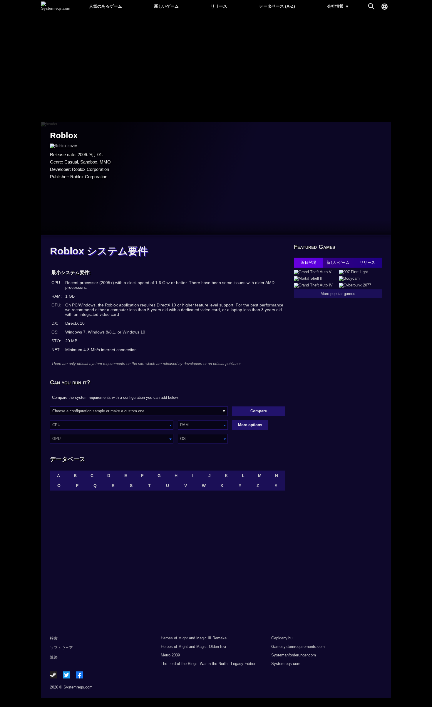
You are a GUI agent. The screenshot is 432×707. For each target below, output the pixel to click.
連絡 (54, 657)
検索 (54, 638)
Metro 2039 (170, 655)
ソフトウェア (61, 648)
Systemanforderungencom (293, 655)
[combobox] (111, 425)
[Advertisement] (216, 67)
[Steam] (53, 674)
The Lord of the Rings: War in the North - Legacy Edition (208, 663)
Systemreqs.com (285, 663)
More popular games (338, 293)
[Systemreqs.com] (55, 8)
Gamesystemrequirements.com (298, 646)
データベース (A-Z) (277, 6)
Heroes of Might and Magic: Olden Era (193, 646)
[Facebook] (79, 674)
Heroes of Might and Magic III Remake (194, 638)
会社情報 (338, 6)
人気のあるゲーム (105, 6)
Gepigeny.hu (281, 638)
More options (250, 425)
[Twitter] (66, 674)
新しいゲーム (166, 6)
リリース (219, 6)
